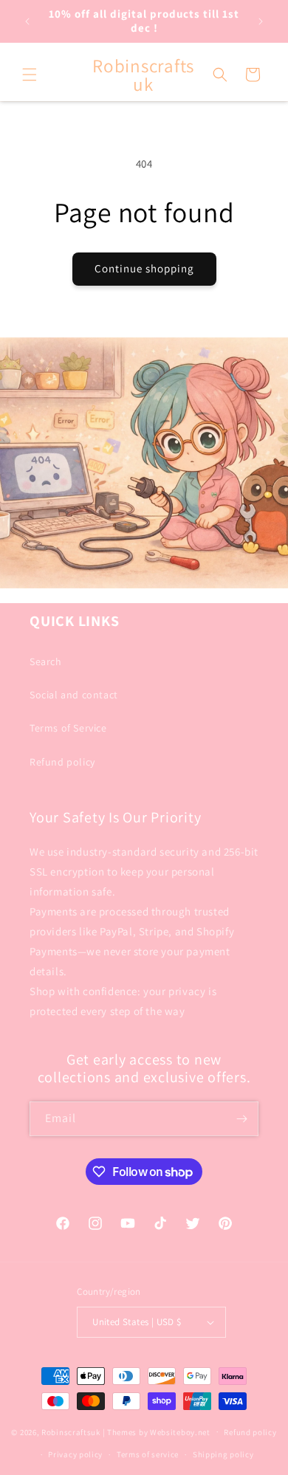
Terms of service (148, 1454)
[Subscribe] (241, 1118)
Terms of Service (68, 728)
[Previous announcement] (27, 21)
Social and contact (74, 694)
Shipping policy (223, 1454)
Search (46, 661)
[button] (29, 74)
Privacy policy (75, 1454)
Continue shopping (144, 268)
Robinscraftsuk (70, 1431)
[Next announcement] (260, 21)
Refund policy (62, 762)
